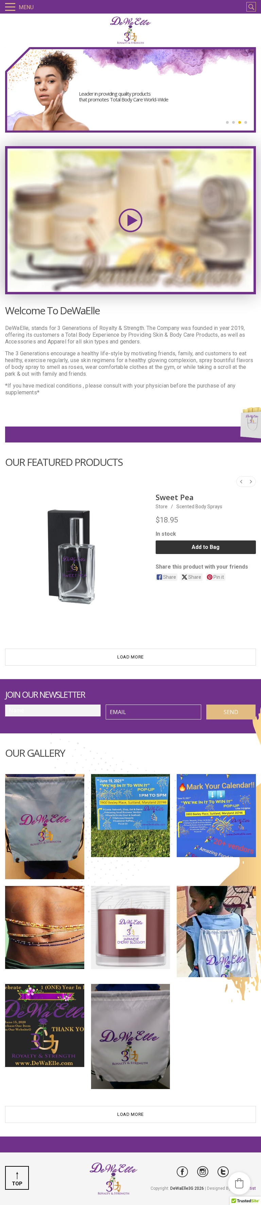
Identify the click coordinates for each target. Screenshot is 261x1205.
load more (130, 656)
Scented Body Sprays (199, 506)
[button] (239, 1183)
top (17, 1184)
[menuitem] (241, 482)
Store (162, 506)
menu (26, 7)
